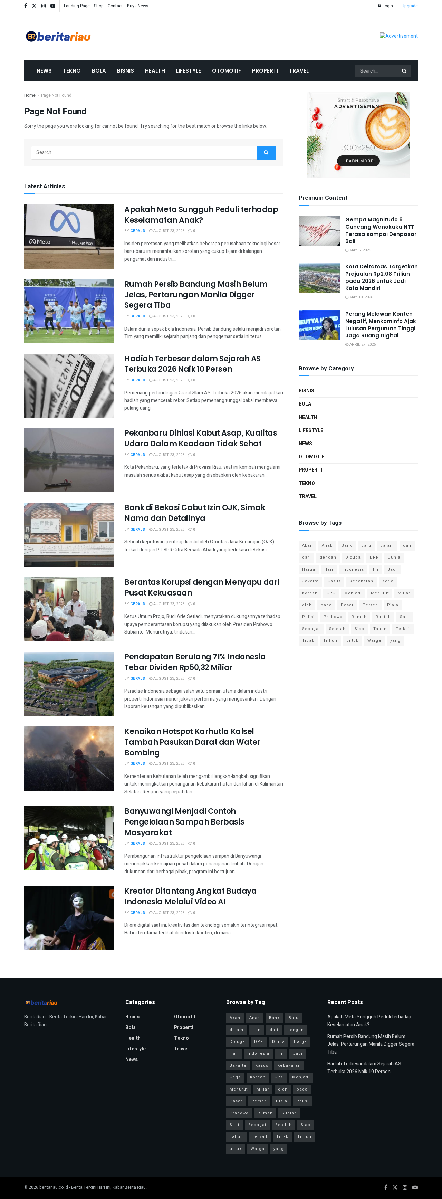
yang (395, 641)
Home (30, 95)
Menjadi (353, 593)
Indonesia (353, 569)
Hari (328, 569)
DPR (374, 557)
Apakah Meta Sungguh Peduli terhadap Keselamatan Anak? (201, 215)
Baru (366, 546)
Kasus (334, 581)
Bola (99, 70)
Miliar (404, 593)
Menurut (380, 593)
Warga (374, 641)
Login (387, 6)
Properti (265, 70)
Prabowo (333, 617)
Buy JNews (137, 6)
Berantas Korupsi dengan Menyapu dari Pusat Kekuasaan (201, 587)
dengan (328, 557)
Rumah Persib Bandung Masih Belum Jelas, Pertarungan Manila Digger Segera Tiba (196, 295)
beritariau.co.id (53, 1187)
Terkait (403, 629)
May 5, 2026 (359, 250)
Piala (392, 605)
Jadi (392, 569)
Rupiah (383, 617)
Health (155, 70)
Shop (99, 6)
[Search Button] (404, 71)
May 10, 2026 (360, 297)
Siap (359, 629)
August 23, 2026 (168, 231)
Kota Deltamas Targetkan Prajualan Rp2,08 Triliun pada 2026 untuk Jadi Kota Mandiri (381, 277)
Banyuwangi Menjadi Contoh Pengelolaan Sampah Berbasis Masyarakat (184, 822)
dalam (387, 546)
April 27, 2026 (362, 345)
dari (306, 557)
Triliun (330, 641)
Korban (310, 593)
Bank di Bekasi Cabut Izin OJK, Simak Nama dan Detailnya (194, 513)
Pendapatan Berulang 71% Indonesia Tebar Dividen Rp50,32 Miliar (195, 662)
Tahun (380, 629)
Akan (307, 546)
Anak (327, 546)
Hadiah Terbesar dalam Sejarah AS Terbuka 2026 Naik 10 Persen (192, 364)
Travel (299, 70)
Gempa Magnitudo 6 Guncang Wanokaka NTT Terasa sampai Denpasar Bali (380, 230)
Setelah (337, 629)
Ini (375, 569)
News (44, 70)
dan (407, 546)
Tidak (308, 641)
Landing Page (77, 6)
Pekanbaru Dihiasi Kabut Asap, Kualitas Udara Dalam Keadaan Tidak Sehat (200, 438)
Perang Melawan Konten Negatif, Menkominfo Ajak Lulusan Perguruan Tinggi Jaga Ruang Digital (380, 324)
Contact (115, 6)
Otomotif (226, 70)
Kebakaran (361, 581)
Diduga (353, 557)
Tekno (72, 70)
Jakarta (310, 581)
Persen (370, 605)
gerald (137, 231)
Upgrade (410, 6)
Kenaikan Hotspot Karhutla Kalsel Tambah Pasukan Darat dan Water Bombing (192, 742)
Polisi (308, 617)
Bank (347, 546)
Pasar (347, 605)
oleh (307, 605)
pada (326, 605)
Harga (308, 569)
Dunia (394, 557)
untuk (352, 641)
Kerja (388, 581)
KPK (331, 593)
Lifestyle (188, 70)
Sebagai (311, 629)
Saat (405, 617)
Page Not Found (56, 95)
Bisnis (125, 70)
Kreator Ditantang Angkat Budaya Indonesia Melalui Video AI (190, 896)
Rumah (359, 617)
